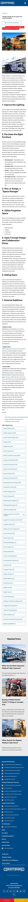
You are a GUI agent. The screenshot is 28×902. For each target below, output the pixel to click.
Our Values (5, 833)
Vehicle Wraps (8, 451)
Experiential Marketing (10, 460)
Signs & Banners (9, 473)
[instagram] (10, 891)
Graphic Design (8, 574)
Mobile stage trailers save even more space (13, 348)
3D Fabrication (8, 583)
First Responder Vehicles (11, 560)
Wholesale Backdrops (10, 505)
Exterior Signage (9, 496)
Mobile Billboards (8, 578)
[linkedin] (20, 891)
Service (4, 839)
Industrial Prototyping (10, 610)
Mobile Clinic (8, 446)
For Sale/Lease (6, 824)
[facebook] (4, 891)
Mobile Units (7, 587)
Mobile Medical (8, 428)
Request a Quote (6, 857)
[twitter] (7, 891)
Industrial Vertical (9, 524)
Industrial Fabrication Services (10, 782)
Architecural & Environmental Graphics (14, 514)
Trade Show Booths (9, 509)
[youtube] (17, 891)
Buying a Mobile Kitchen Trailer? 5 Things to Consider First (12, 702)
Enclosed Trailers (8, 569)
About (3, 830)
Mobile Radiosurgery (9, 542)
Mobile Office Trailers (13, 28)
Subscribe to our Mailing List (10, 860)
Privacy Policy (6, 863)
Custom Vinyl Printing (10, 556)
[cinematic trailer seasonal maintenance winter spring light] (14, 719)
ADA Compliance (8, 614)
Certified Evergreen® (8, 836)
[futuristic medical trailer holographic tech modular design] (14, 645)
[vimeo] (24, 891)
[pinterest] (14, 891)
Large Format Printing (10, 469)
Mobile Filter (7, 592)
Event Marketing (8, 596)
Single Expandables (9, 623)
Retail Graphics (8, 538)
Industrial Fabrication (10, 464)
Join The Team (6, 845)
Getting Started (8, 551)
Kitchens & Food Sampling (13, 27)
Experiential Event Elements (12, 482)
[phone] (14, 894)
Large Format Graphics (8, 803)
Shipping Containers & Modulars (13, 601)
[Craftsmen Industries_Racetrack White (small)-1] (14, 868)
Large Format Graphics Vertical (12, 520)
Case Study (7, 565)
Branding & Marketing (10, 478)
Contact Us (5, 854)
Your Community (9, 533)
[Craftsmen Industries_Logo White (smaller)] (7, 2)
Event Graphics (8, 547)
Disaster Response (9, 491)
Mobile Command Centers (11, 455)
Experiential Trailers (9, 487)
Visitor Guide (5, 842)
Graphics (7, 442)
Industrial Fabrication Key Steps (12, 619)
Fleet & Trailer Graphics (10, 437)
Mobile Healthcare (9, 433)
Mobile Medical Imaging (11, 500)
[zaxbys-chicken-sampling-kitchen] (14, 679)
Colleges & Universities (10, 605)
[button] (14, 764)
